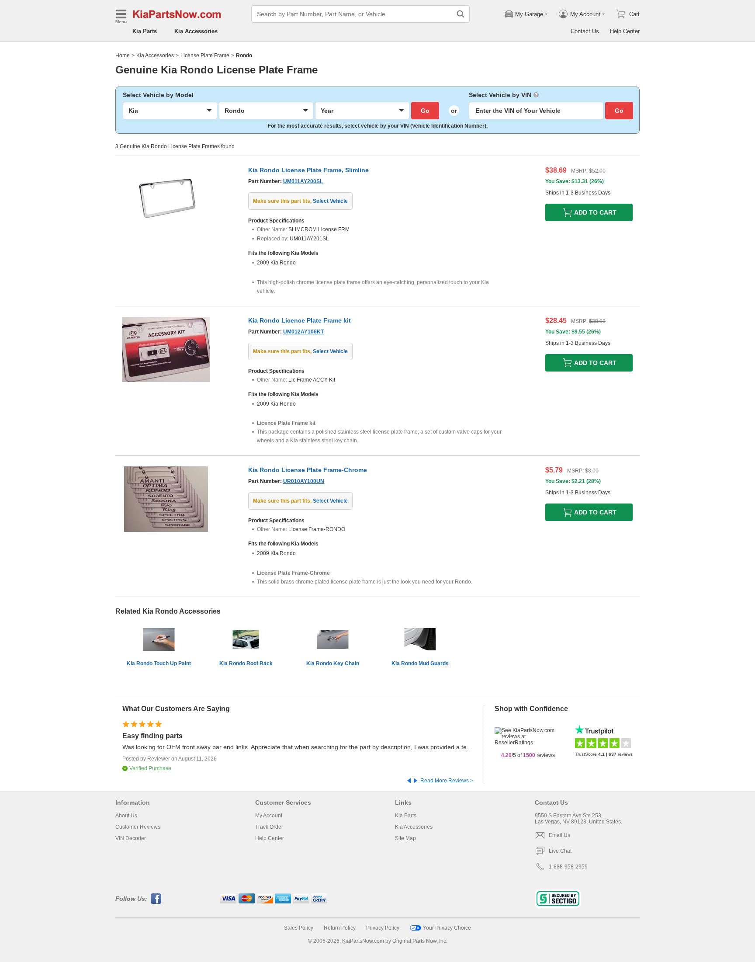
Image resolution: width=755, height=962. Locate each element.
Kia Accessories (196, 31)
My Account (268, 816)
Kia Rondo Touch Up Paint (159, 663)
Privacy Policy (382, 928)
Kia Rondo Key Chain (332, 663)
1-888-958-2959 (568, 867)
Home (122, 55)
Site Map (405, 838)
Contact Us (585, 31)
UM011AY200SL (303, 181)
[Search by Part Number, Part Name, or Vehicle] (460, 14)
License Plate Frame (204, 55)
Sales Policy (298, 928)
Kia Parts (144, 31)
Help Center (625, 31)
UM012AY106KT (303, 332)
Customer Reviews (137, 827)
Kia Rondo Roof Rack (246, 663)
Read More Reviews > (446, 781)
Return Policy (340, 928)
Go (425, 110)
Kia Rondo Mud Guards (420, 663)
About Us (126, 816)
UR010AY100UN (303, 481)
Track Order (269, 827)
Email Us (559, 835)
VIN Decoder (130, 838)
